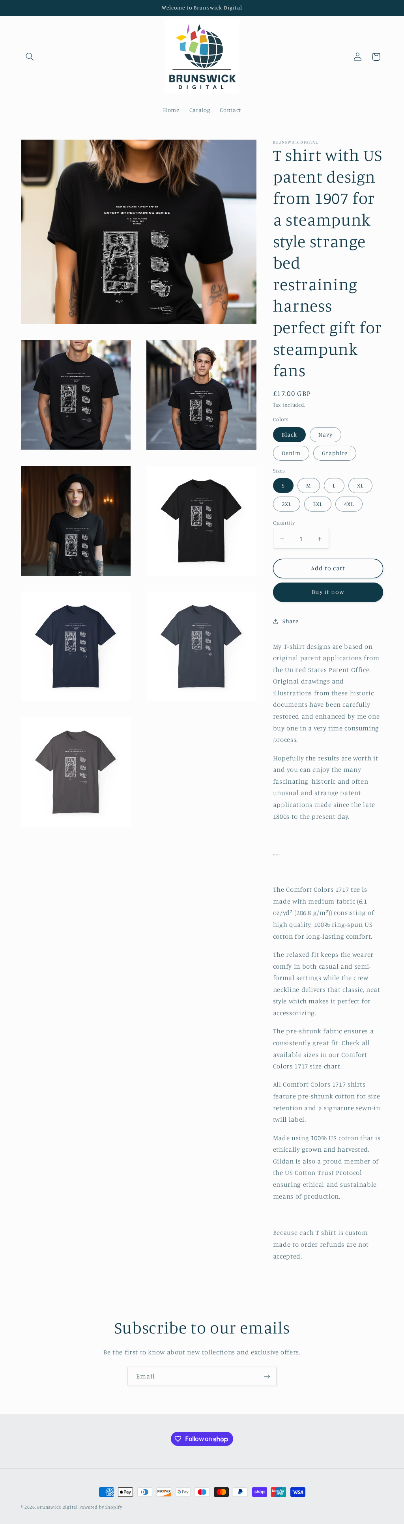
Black (289, 434)
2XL (287, 504)
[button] (30, 57)
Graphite (335, 453)
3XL (318, 504)
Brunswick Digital (57, 1507)
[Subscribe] (267, 1376)
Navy (325, 434)
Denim (291, 453)
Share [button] (290, 621)
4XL (349, 504)
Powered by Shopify (100, 1507)
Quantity (284, 522)
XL (360, 485)
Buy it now (328, 592)
